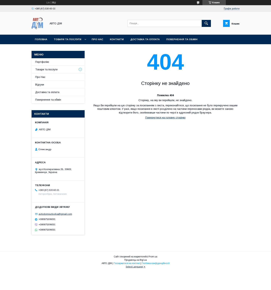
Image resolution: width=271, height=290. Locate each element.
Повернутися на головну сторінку (165, 117)
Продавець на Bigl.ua (135, 260)
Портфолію (42, 61)
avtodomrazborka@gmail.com (55, 214)
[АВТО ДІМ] (38, 29)
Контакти (117, 39)
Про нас (97, 39)
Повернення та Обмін (181, 39)
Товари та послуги (67, 39)
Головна (41, 39)
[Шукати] (206, 23)
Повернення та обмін (48, 99)
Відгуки (39, 84)
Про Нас (40, 77)
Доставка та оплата (145, 39)
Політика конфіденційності (156, 263)
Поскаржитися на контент (127, 263)
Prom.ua (153, 256)
